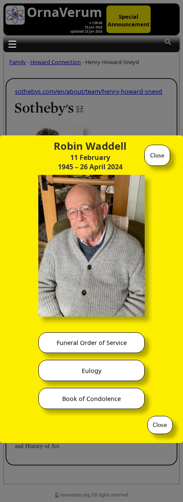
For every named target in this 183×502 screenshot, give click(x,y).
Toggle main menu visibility (12, 43)
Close (157, 155)
